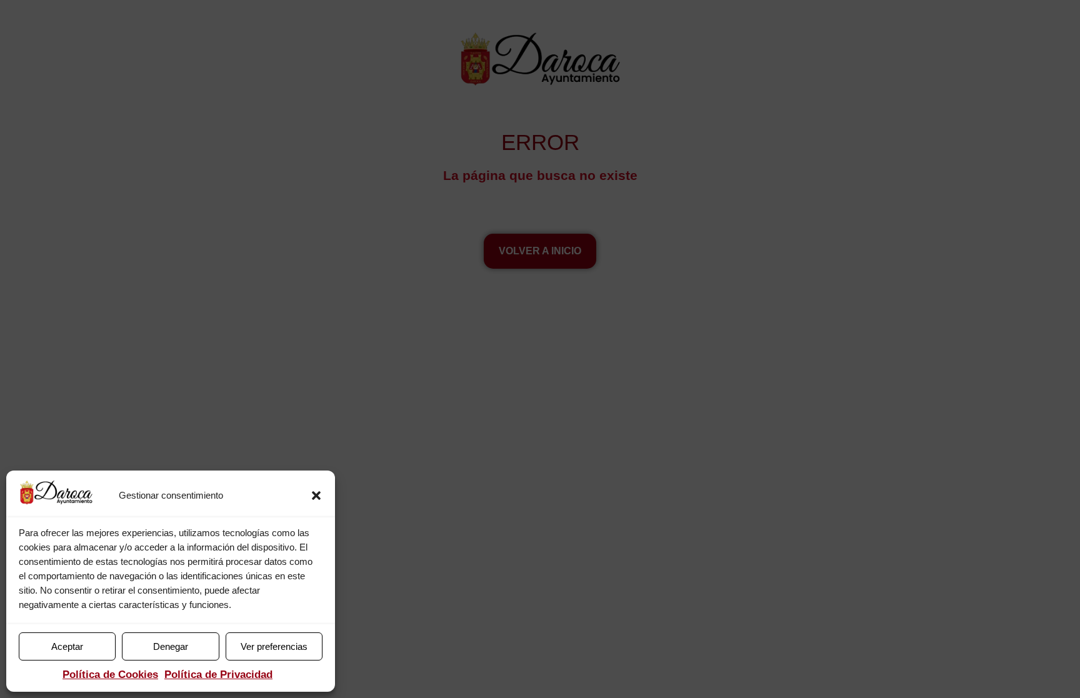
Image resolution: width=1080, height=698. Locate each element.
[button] (316, 495)
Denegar (170, 646)
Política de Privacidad (218, 675)
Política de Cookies (110, 675)
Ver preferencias (274, 646)
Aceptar (67, 646)
